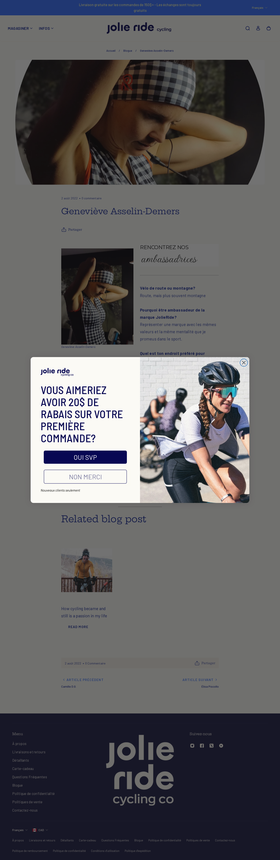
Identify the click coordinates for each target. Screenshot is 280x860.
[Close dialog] (244, 362)
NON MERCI (85, 477)
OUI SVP (85, 457)
